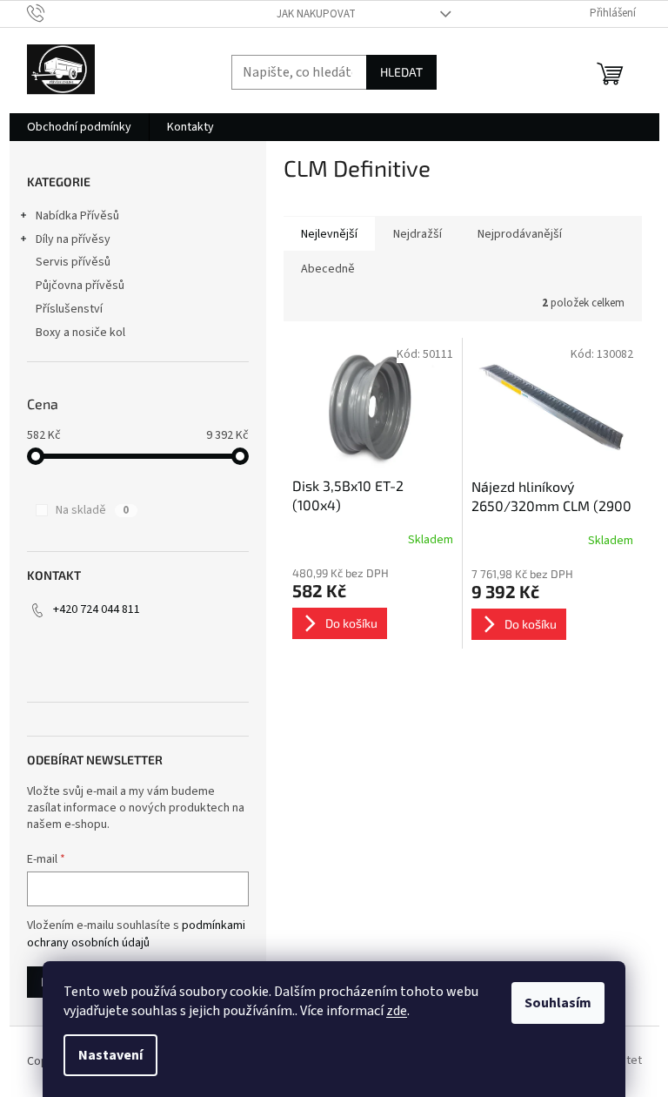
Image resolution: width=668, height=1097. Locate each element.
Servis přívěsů (73, 262)
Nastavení (110, 1055)
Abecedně (328, 269)
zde (396, 1010)
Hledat (401, 71)
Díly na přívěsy (73, 239)
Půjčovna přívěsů (80, 285)
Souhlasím (557, 1003)
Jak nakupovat (316, 14)
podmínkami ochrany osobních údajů (136, 934)
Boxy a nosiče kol (80, 332)
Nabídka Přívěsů (77, 216)
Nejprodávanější (520, 234)
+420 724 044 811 (96, 609)
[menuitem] (79, 127)
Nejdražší (417, 234)
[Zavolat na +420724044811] (52, 13)
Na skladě (92, 510)
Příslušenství (69, 309)
